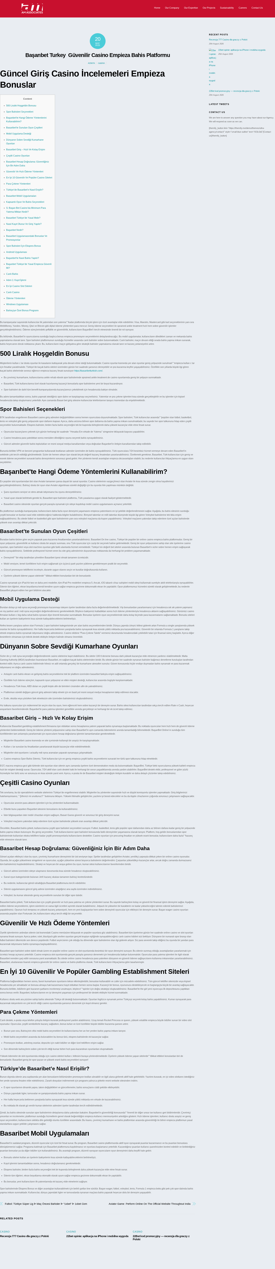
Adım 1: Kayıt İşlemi (16, 280)
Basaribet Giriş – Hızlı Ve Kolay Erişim (25, 149)
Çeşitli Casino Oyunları (18, 155)
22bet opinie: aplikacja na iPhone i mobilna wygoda (97, 1236)
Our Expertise (191, 8)
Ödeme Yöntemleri (15, 298)
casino (101, 63)
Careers (243, 8)
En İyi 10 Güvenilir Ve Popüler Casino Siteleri (29, 177)
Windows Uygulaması (17, 304)
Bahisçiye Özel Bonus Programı (22, 310)
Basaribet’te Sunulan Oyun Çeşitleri (24, 127)
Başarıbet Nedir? (14, 230)
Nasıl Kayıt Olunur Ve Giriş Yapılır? (24, 224)
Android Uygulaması (16, 252)
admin (91, 63)
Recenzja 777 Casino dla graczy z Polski (24, 1236)
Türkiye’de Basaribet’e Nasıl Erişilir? (24, 190)
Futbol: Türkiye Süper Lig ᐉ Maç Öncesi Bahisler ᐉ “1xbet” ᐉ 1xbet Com (46, 1203)
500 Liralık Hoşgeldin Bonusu (21, 105)
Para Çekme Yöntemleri (18, 184)
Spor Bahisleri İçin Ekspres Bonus (23, 246)
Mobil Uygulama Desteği (18, 133)
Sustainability (227, 8)
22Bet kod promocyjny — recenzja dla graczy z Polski (234, 91)
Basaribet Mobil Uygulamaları (21, 196)
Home (157, 8)
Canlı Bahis (12, 274)
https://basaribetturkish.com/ (88, 371)
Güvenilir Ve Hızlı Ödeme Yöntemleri (24, 171)
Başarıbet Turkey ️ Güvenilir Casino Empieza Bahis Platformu (97, 55)
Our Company (172, 8)
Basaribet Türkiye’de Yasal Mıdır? (23, 218)
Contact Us (257, 8)
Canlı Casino (12, 292)
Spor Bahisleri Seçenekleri (19, 112)
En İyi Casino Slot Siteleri (19, 286)
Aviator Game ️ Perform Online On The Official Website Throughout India (149, 1203)
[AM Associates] (32, 13)
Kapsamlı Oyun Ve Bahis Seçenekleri (25, 202)
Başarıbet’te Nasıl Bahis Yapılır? (22, 258)
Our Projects (209, 8)
